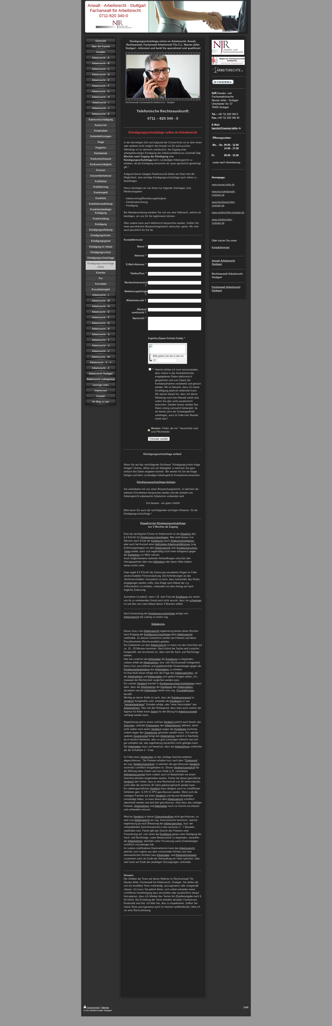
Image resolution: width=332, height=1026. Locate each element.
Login (245, 1007)
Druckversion (93, 1007)
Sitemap (105, 1007)
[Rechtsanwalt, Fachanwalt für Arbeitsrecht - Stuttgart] (162, 76)
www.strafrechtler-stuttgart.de (228, 212)
